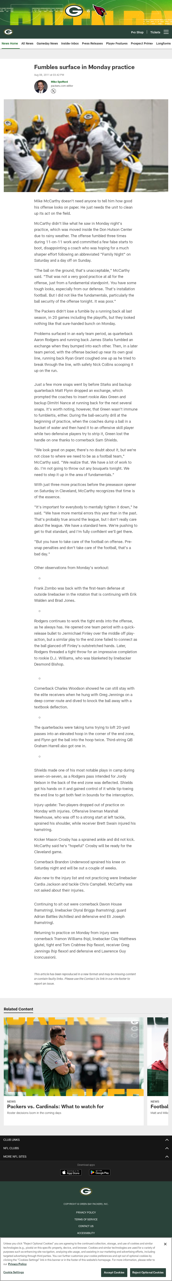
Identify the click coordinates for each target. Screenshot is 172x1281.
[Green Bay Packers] (86, 1192)
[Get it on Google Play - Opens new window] (100, 1174)
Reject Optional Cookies (148, 1272)
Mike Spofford (59, 81)
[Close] (165, 1244)
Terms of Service (86, 1219)
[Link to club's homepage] (8, 30)
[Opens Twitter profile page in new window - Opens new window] (53, 91)
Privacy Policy (86, 1212)
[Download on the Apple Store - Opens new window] (71, 1172)
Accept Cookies (114, 1272)
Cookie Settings (13, 1272)
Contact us (86, 1226)
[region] (86, 1259)
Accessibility (86, 1232)
